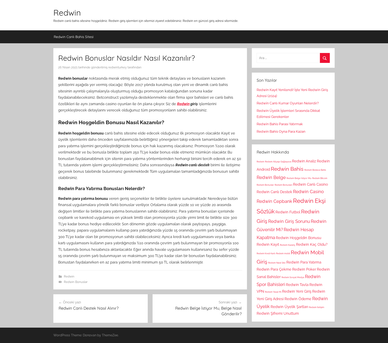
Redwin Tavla (297, 285)
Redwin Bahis (287, 169)
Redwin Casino (308, 191)
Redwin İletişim (316, 307)
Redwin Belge (271, 177)
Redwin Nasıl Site (277, 262)
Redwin (67, 12)
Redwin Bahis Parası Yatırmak (280, 124)
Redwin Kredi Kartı (266, 253)
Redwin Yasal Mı (273, 292)
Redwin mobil (283, 253)
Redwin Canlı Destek (274, 192)
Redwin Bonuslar (76, 282)
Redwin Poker (304, 269)
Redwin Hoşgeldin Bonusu (298, 238)
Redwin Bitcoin (319, 178)
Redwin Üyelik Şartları (289, 307)
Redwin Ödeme (298, 299)
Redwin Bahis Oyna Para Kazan (281, 131)
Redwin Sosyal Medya (293, 277)
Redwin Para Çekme (274, 269)
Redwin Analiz (304, 161)
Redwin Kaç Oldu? (312, 244)
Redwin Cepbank (274, 201)
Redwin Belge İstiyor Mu (299, 178)
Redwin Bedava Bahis (315, 170)
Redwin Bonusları (283, 185)
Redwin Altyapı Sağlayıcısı (278, 161)
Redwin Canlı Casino (310, 184)
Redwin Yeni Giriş (296, 291)
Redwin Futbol (287, 212)
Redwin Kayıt (268, 244)
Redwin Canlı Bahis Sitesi (74, 37)
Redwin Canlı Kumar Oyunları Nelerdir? (288, 103)
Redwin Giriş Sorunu (289, 221)
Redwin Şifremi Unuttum (278, 313)
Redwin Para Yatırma (303, 262)
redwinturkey (117, 67)
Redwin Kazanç (287, 245)
